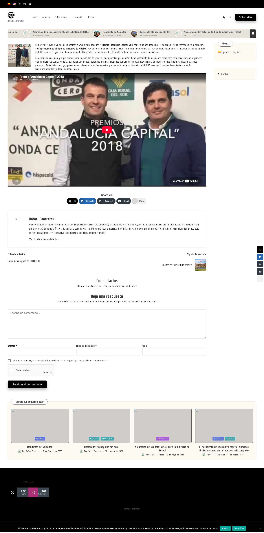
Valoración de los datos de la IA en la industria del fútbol (51, 32)
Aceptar (225, 528)
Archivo (224, 73)
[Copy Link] (260, 264)
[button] (245, 17)
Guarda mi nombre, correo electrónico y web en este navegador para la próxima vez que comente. (60, 360)
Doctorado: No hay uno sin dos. (146, 32)
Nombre (12, 345)
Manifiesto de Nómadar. (105, 32)
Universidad (107, 438)
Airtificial (218, 438)
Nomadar (40, 438)
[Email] (260, 271)
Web (144, 345)
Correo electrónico (86, 345)
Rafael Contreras (41, 219)
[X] (260, 249)
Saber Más (239, 528)
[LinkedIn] (260, 257)
